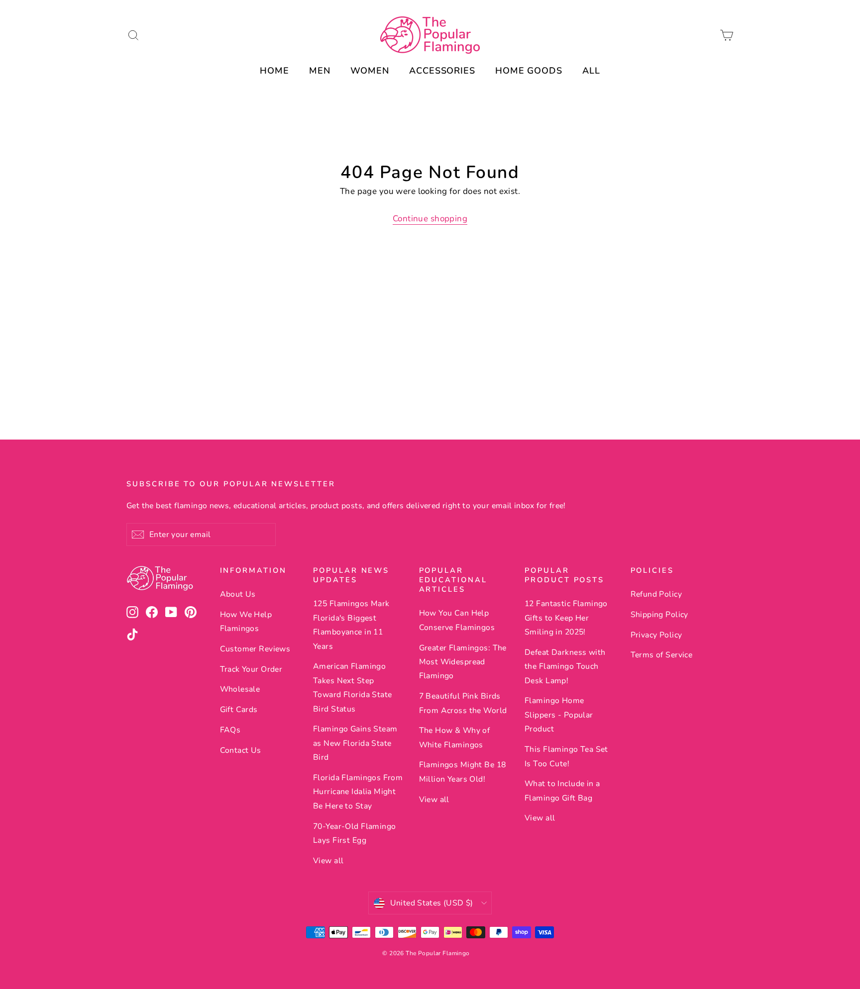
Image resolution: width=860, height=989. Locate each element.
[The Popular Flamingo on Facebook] (152, 612)
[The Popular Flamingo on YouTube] (171, 612)
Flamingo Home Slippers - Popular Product (559, 714)
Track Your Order (251, 669)
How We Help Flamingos (246, 621)
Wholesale (240, 689)
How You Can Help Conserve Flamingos (457, 620)
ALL (591, 71)
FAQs (230, 729)
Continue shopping (430, 218)
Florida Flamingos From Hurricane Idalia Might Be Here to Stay (358, 791)
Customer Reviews (255, 648)
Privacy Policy (656, 634)
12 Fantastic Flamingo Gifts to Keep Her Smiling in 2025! (566, 617)
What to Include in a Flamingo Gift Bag (562, 790)
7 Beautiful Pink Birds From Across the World (463, 703)
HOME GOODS (528, 71)
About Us (238, 594)
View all (328, 860)
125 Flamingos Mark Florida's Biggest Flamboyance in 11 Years (351, 624)
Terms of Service (662, 654)
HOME (274, 71)
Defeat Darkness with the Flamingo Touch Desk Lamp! (565, 666)
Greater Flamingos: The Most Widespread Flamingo (463, 662)
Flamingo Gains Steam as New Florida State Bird (355, 743)
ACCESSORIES (442, 71)
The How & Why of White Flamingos (454, 737)
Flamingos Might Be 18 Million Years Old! (462, 771)
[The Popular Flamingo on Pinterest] (191, 612)
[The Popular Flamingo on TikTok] (132, 634)
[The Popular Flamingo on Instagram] (132, 612)
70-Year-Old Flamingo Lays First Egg (354, 833)
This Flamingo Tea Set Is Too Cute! (566, 756)
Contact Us (240, 750)
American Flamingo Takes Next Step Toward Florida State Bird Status (352, 687)
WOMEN (370, 71)
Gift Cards (239, 709)
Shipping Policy (659, 614)
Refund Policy (656, 594)
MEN (319, 71)
